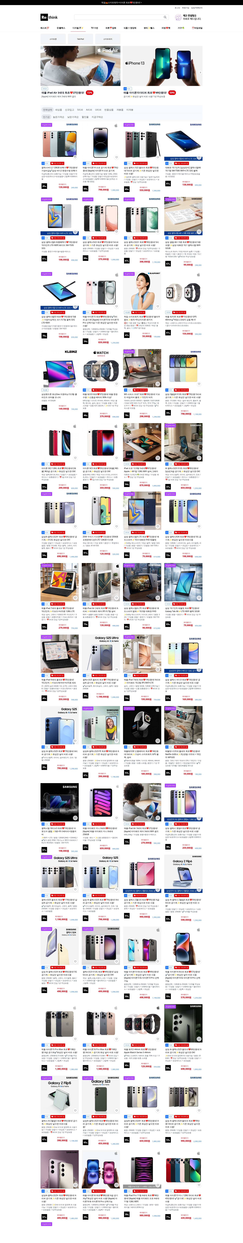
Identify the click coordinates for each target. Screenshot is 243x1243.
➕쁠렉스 (61, 27)
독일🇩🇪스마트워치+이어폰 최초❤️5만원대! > (121, 2)
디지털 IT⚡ (78, 27)
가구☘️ (181, 27)
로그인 (177, 7)
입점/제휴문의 (196, 7)
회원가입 (185, 7)
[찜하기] (75, 157)
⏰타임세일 (197, 27)
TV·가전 (94, 27)
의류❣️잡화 (111, 27)
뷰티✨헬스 (149, 27)
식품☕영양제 (130, 27)
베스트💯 (44, 27)
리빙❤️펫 (166, 27)
